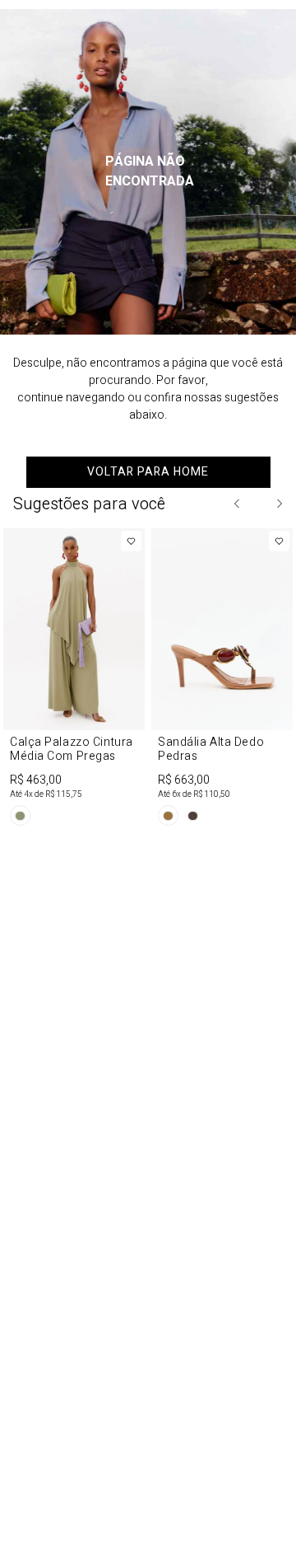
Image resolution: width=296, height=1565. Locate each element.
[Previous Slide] (237, 503)
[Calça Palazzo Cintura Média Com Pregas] (74, 680)
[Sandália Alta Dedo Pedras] (222, 680)
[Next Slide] (279, 503)
